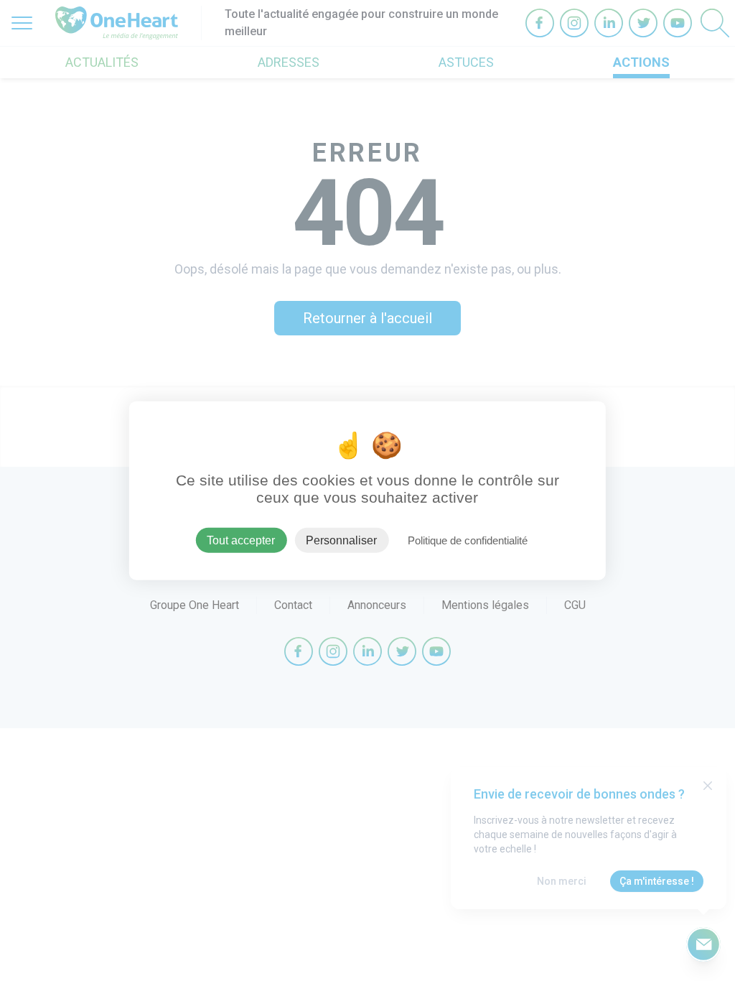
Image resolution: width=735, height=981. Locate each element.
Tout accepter (241, 540)
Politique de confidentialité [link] (468, 540)
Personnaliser (341, 540)
